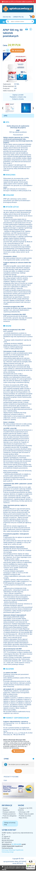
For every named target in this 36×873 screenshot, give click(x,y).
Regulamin (6, 810)
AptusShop (23, 861)
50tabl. (17, 84)
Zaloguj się (7, 17)
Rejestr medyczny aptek (26, 814)
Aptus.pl (20, 863)
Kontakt (5, 808)
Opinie (18, 771)
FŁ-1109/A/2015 (16, 844)
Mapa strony (23, 818)
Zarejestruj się (18, 17)
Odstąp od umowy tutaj (9, 823)
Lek (15, 86)
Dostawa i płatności (9, 812)
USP (15, 88)
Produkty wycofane (25, 816)
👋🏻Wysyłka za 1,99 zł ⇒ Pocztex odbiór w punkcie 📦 (18, 1)
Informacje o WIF (24, 812)
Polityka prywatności (9, 814)
